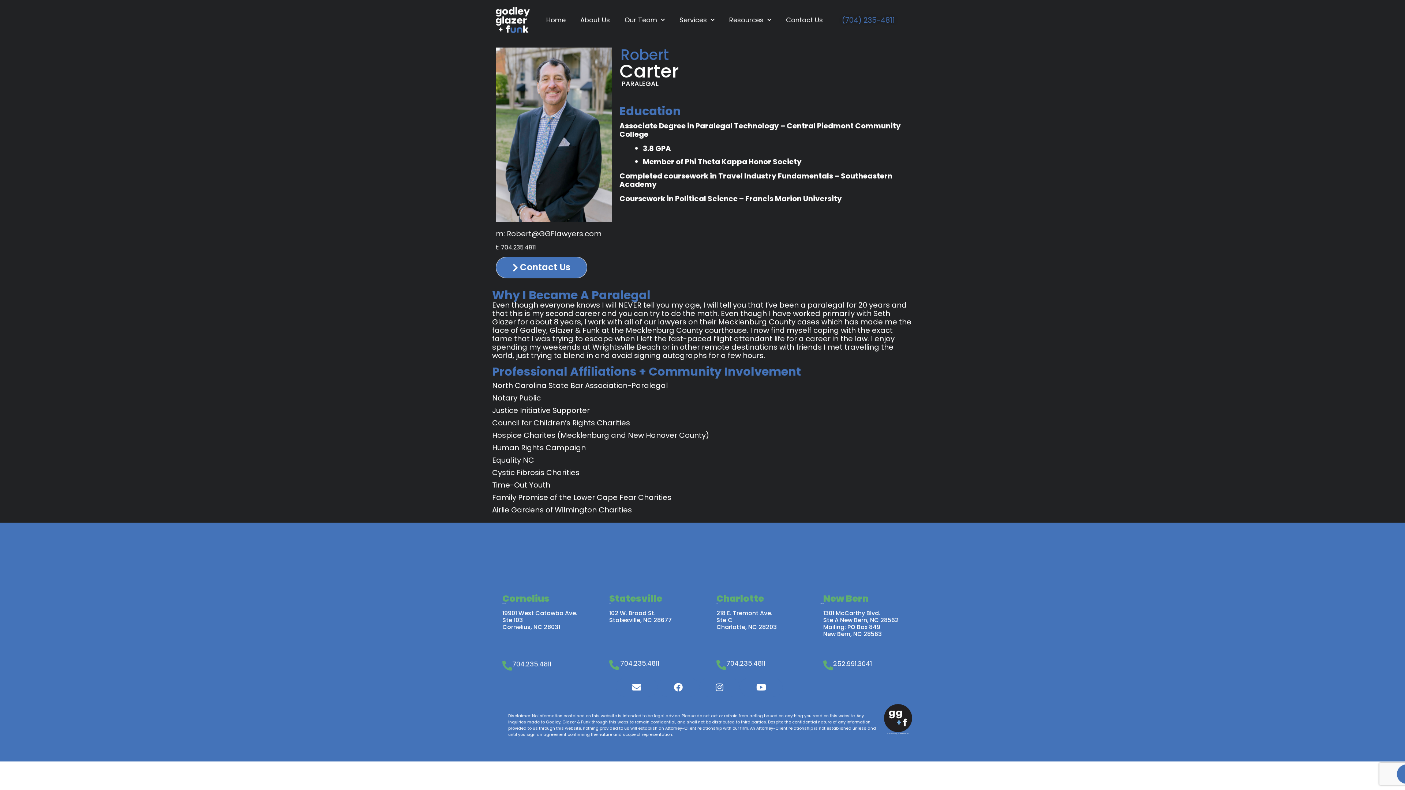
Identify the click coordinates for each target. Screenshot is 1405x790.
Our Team (641, 20)
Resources (746, 20)
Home (556, 20)
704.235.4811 (518, 247)
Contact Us (804, 20)
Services (693, 20)
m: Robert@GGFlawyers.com (549, 234)
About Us (595, 20)
